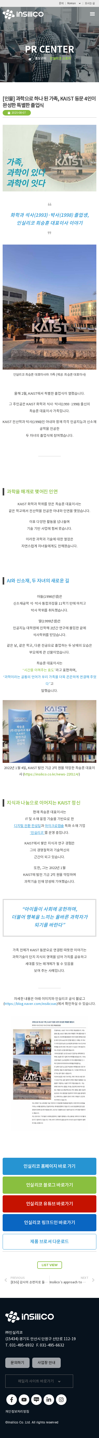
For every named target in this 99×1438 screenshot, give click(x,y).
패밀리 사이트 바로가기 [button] (36, 1381)
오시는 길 (90, 3)
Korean (71, 3)
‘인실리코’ (37, 832)
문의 (61, 3)
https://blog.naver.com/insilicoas (30, 1003)
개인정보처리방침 (17, 1411)
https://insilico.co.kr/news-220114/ (51, 774)
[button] (92, 14)
